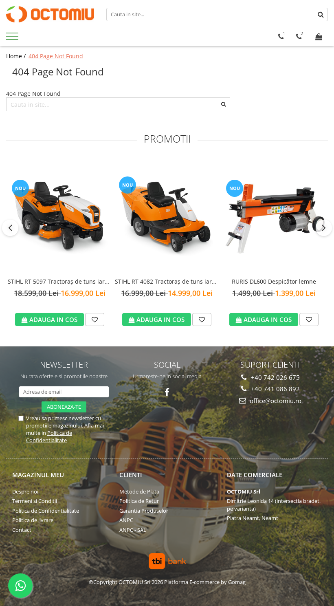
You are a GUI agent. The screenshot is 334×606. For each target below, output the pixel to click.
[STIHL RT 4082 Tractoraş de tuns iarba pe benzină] (167, 216)
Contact (21, 529)
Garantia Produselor (143, 510)
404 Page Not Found (56, 56)
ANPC (126, 520)
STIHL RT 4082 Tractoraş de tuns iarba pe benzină (167, 282)
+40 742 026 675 (274, 377)
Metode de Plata (139, 491)
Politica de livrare (32, 520)
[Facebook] (167, 392)
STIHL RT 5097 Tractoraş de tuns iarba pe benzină (60, 282)
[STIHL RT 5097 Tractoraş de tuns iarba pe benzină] (60, 216)
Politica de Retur (139, 501)
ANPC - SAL (132, 529)
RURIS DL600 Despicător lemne (274, 281)
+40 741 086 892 (274, 389)
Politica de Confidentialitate (49, 436)
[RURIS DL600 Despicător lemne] (274, 216)
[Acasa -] (50, 14)
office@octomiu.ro (274, 401)
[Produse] (13, 39)
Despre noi (25, 491)
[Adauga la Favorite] (94, 319)
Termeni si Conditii (34, 501)
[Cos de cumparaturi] (319, 37)
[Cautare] (320, 14)
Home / (16, 56)
